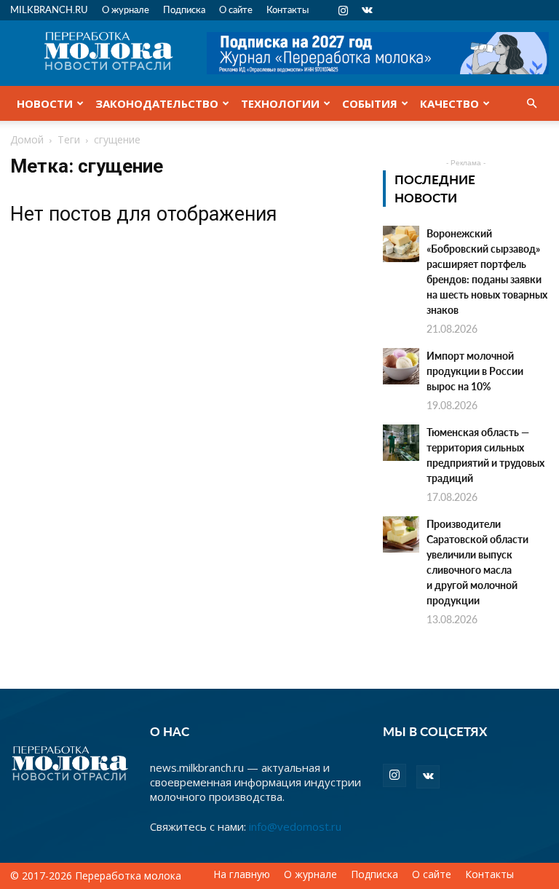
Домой (27, 139)
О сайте (236, 9)
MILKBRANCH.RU (49, 9)
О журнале (125, 9)
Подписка (184, 9)
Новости (45, 103)
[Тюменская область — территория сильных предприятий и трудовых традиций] (401, 442)
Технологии (280, 103)
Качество (449, 103)
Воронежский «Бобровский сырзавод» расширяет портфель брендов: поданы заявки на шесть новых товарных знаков (487, 271)
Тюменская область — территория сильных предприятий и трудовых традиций (485, 454)
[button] (531, 103)
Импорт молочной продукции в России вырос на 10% (475, 370)
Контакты (287, 9)
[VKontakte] (367, 10)
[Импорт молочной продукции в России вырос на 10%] (401, 366)
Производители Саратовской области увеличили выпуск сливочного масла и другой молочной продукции (477, 561)
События (369, 103)
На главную (241, 874)
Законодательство (156, 103)
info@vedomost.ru (295, 826)
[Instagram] (343, 10)
